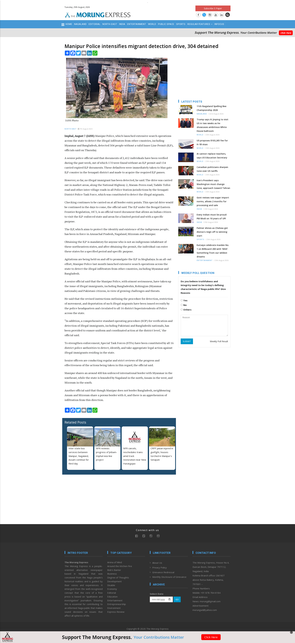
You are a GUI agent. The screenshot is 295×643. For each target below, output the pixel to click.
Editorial (94, 24)
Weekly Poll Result (219, 341)
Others (187, 309)
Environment (114, 607)
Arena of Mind (114, 562)
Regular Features (198, 24)
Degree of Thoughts (118, 577)
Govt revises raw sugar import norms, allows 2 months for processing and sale (213, 201)
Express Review (115, 611)
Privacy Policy (159, 567)
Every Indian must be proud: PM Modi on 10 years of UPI (212, 216)
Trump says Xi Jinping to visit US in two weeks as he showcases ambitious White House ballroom (212, 125)
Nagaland (80, 24)
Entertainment (136, 24)
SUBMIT (187, 341)
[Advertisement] (51, 339)
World (152, 24)
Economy (112, 588)
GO (177, 599)
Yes (185, 300)
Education (112, 596)
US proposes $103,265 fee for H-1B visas (212, 142)
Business (112, 573)
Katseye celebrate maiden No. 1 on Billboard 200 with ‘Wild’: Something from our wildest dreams (213, 251)
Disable (111, 585)
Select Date (156, 593)
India (122, 24)
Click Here (285, 32)
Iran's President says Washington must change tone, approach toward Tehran (213, 184)
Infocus (219, 24)
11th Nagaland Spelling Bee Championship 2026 (211, 108)
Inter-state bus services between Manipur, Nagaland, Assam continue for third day (79, 456)
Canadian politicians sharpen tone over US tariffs (212, 169)
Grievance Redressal (163, 572)
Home (69, 24)
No (185, 305)
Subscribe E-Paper (213, 8)
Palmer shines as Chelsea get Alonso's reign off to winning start (212, 232)
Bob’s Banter (114, 569)
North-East (109, 24)
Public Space (166, 24)
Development (114, 581)
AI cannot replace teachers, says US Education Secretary (212, 155)
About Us (157, 562)
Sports (180, 24)
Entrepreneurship (116, 604)
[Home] (98, 14)
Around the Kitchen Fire (119, 566)
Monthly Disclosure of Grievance (169, 576)
